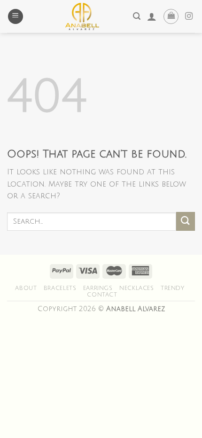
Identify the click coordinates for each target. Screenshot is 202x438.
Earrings (98, 288)
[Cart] (171, 16)
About (26, 288)
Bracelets (60, 288)
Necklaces (136, 288)
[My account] (151, 16)
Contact (102, 294)
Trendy (173, 288)
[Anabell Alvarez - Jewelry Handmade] (82, 16)
